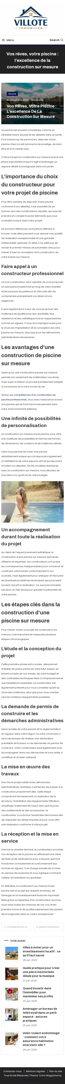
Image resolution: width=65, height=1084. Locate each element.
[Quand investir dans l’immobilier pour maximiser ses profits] (11, 994)
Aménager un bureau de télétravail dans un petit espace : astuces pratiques (40, 1014)
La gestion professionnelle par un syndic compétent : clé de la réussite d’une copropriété (50, 926)
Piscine (12, 93)
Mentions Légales (35, 1071)
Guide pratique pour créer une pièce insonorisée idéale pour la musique (41, 971)
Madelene (37, 100)
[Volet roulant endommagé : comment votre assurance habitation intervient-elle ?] (11, 1039)
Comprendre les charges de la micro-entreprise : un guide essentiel (18, 926)
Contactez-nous (12, 1071)
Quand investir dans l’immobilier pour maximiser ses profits (38, 992)
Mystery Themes (32, 1079)
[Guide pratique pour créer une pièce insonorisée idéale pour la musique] (11, 973)
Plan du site (55, 1071)
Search (55, 40)
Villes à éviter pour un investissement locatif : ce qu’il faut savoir (41, 951)
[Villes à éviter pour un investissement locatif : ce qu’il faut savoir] (11, 953)
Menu (10, 40)
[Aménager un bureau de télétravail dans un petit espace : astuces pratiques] (11, 1014)
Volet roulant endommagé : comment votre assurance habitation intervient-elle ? (41, 1039)
